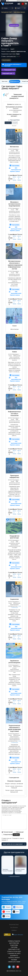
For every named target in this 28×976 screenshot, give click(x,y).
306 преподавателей (15, 627)
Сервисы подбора (14, 941)
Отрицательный (7, 834)
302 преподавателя (15, 378)
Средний (15, 122)
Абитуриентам (14, 943)
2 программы (14, 439)
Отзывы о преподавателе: (8, 56)
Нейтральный (19, 832)
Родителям (14, 945)
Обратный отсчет (14, 949)
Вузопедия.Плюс (14, 924)
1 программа (14, 165)
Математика (14, 146)
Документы (14, 955)
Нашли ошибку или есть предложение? (13, 844)
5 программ (14, 757)
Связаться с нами (14, 962)
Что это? (14, 125)
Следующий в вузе (8, 73)
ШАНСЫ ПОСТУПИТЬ (22, 0)
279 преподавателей (15, 442)
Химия (14, 352)
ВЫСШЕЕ (3, 0)
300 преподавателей (15, 692)
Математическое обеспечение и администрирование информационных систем (15, 265)
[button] (10, 876)
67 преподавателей (15, 566)
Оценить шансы (15, 171)
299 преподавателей (15, 228)
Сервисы (14, 930)
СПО (8, 0)
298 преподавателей (15, 292)
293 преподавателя (15, 168)
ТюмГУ (12, 49)
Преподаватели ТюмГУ (6, 12)
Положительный (8, 832)
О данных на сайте (14, 953)
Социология (14, 599)
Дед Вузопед (14, 927)
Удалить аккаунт (14, 957)
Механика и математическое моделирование (14, 204)
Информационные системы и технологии (14, 413)
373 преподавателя (15, 760)
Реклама (14, 959)
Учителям (14, 947)
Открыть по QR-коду (14, 951)
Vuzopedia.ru (11, 971)
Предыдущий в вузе (8, 70)
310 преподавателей (15, 502)
